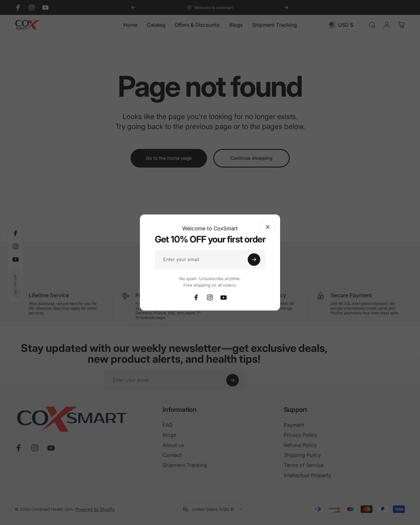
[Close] (267, 226)
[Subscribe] (254, 259)
